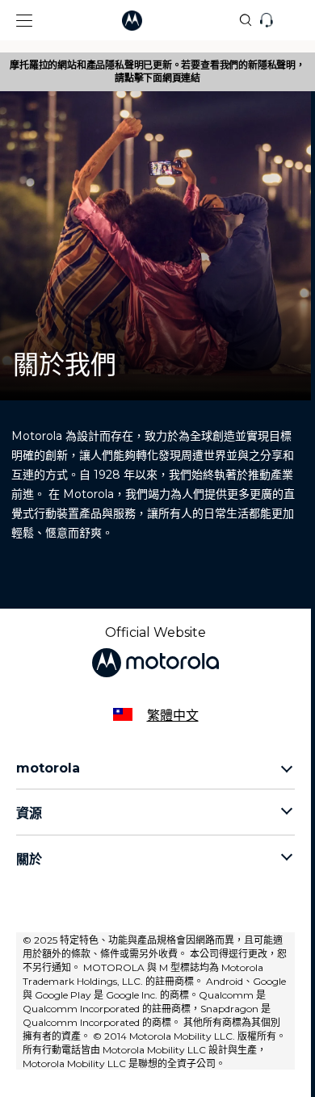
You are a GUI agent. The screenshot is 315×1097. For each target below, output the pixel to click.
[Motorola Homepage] (158, 20)
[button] (16, 21)
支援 (292, 21)
